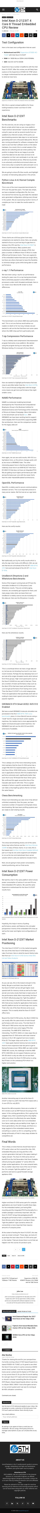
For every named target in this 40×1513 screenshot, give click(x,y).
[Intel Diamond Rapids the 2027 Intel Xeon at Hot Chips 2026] (7, 1318)
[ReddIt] (22, 35)
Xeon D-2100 (21, 1255)
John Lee (6, 31)
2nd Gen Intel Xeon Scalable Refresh (25, 850)
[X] (8, 35)
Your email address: (8, 1414)
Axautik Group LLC (24, 1510)
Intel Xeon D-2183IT (27, 245)
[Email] (26, 35)
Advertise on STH (20, 1472)
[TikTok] (23, 1503)
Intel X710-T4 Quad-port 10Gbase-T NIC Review (10, 1279)
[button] (3, 9)
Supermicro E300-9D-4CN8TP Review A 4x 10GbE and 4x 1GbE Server (29, 1280)
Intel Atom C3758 (31, 385)
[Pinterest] (13, 35)
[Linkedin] (17, 35)
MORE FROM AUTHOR (24, 1311)
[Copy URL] (35, 35)
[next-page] (6, 1344)
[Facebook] (4, 35)
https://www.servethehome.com (20, 1294)
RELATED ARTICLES (9, 1311)
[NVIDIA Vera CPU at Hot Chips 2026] (7, 1337)
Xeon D (14, 1255)
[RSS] (17, 1503)
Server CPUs (16, 14)
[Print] (31, 35)
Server (9, 14)
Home (3, 14)
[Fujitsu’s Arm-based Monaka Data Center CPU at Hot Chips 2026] (7, 1328)
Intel (9, 1255)
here (25, 415)
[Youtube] (33, 1503)
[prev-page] (3, 1344)
